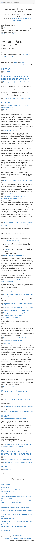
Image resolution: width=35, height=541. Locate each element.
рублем (16, 62)
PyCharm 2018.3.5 (8, 469)
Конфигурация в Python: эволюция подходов (13, 526)
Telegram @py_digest (7, 56)
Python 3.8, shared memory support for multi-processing (18, 307)
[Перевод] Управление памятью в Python (14, 255)
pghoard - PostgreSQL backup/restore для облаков (17, 459)
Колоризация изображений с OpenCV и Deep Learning (18, 338)
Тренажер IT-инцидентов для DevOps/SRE (21, 19)
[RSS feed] (14, 537)
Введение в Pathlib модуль (10, 194)
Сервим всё (6, 343)
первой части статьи (8, 182)
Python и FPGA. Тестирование (11, 130)
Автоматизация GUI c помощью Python (14, 387)
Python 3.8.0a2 (7, 72)
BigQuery (7, 249)
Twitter (27, 54)
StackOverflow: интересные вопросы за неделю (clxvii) (18, 411)
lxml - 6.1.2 (4, 505)
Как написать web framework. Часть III (13, 340)
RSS (24, 54)
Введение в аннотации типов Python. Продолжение (17, 180)
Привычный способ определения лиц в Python (16, 310)
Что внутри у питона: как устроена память (14, 418)
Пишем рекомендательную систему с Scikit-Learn (17, 313)
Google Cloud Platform (13, 240)
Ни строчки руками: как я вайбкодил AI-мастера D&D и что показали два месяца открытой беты (16, 501)
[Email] (8, 537)
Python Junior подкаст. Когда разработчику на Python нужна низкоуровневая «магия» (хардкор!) (16, 445)
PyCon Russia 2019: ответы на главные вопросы (16, 98)
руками (22, 62)
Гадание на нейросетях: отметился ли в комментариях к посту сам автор (13, 316)
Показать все (17, 536)
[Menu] (32, 2)
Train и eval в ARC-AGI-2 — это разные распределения (16, 521)
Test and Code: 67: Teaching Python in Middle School (17, 394)
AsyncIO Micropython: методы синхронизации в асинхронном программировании (15, 110)
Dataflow (7, 244)
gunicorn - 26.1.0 (5, 524)
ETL (18, 232)
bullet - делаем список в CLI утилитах (13, 457)
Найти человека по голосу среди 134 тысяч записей (15, 507)
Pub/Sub (7, 243)
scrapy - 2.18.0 (5, 487)
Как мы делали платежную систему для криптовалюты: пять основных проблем (13, 197)
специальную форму (25, 52)
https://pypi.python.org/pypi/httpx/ (10, 34)
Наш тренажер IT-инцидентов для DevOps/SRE (17, 538)
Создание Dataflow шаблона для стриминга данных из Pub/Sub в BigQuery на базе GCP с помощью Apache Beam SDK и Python (17, 224)
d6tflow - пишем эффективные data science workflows (18, 462)
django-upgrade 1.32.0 (7, 518)
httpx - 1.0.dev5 (7, 27)
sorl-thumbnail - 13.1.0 (7, 494)
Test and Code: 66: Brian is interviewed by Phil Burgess (18, 406)
